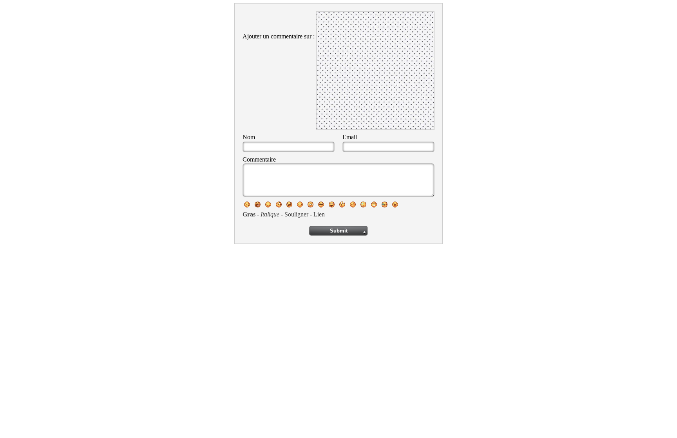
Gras (249, 214)
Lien (319, 214)
